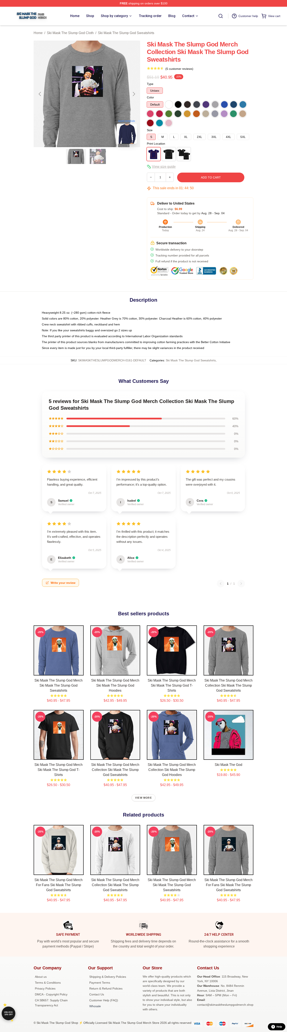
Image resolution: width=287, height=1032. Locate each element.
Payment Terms (99, 982)
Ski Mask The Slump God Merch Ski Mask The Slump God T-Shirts (172, 685)
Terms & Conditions (48, 982)
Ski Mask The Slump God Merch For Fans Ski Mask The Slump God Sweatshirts (58, 885)
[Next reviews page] (241, 583)
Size (150, 130)
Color (150, 97)
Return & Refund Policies (105, 988)
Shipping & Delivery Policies (107, 976)
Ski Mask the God (228, 764)
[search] (220, 16)
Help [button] (279, 1026)
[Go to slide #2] (98, 156)
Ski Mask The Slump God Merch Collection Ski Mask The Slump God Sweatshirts (228, 685)
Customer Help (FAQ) (103, 1000)
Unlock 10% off (8, 1013)
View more (143, 797)
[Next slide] (133, 94)
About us (41, 976)
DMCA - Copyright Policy (51, 994)
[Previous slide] (40, 94)
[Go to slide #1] (76, 156)
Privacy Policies (45, 988)
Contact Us (96, 994)
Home (38, 33)
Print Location (156, 143)
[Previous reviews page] (220, 583)
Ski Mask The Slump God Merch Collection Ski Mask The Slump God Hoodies (172, 770)
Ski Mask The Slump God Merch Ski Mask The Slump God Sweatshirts (58, 685)
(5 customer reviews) (179, 68)
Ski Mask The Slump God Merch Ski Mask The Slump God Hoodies (115, 685)
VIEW (58, 671)
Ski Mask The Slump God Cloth (70, 33)
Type (150, 84)
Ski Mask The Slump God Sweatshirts (126, 33)
